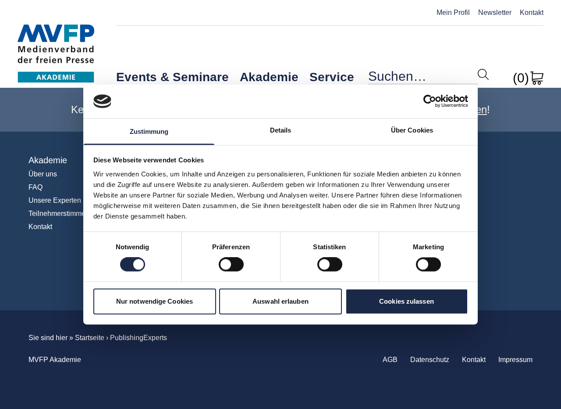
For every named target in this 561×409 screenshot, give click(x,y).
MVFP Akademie (56, 44)
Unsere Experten (54, 200)
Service (331, 77)
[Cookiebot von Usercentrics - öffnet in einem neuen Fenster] (429, 101)
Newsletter (494, 12)
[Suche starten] (483, 74)
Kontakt (531, 12)
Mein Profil (453, 12)
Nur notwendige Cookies (154, 301)
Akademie (269, 77)
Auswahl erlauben (280, 301)
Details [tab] (280, 130)
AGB (390, 359)
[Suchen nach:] (423, 78)
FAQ (35, 187)
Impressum (515, 359)
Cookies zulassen (406, 301)
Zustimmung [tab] (149, 131)
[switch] (231, 265)
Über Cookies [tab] (412, 130)
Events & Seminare (172, 77)
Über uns (42, 174)
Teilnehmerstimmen (58, 213)
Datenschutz (429, 359)
